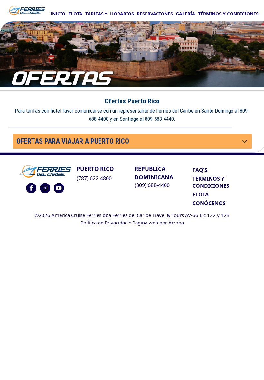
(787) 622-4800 (94, 178)
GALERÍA (185, 14)
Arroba (176, 222)
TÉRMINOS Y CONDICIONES (211, 182)
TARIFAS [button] (94, 14)
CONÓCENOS (209, 203)
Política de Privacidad (104, 222)
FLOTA (75, 14)
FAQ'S (200, 170)
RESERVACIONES (155, 14)
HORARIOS (122, 14)
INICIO (58, 14)
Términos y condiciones (228, 14)
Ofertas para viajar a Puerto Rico (72, 141)
